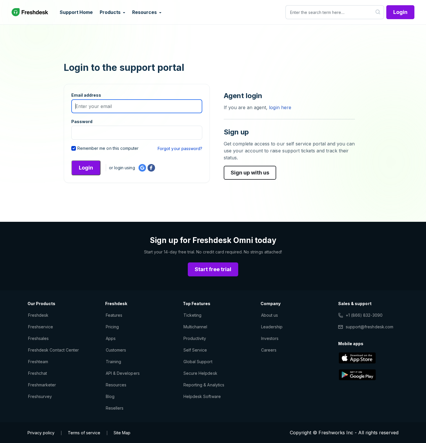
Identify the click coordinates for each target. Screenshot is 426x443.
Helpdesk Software (202, 396)
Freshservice (40, 326)
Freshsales (38, 338)
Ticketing (192, 315)
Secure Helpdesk (200, 373)
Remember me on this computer (108, 148)
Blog (110, 396)
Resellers (114, 408)
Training (113, 361)
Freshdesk (38, 315)
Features (114, 315)
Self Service (195, 349)
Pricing (112, 326)
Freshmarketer (42, 384)
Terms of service (84, 432)
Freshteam (38, 361)
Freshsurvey (40, 396)
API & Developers (123, 373)
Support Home (76, 12)
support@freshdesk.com (369, 326)
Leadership (272, 326)
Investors (269, 338)
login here (279, 107)
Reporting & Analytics (203, 384)
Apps (111, 338)
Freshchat (37, 373)
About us (269, 315)
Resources (116, 384)
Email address (86, 95)
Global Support (197, 361)
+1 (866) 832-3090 (364, 315)
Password (81, 121)
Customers (116, 349)
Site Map (122, 432)
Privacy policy (41, 432)
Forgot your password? (180, 148)
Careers (268, 349)
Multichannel (195, 326)
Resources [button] (145, 12)
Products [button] (111, 12)
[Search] (378, 12)
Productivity (194, 338)
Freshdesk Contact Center (53, 349)
